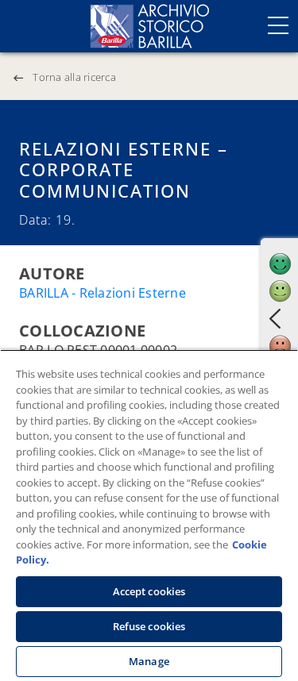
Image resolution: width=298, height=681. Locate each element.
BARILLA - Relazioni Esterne (102, 293)
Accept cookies (149, 591)
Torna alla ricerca (74, 77)
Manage (149, 661)
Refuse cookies (149, 626)
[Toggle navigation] (278, 25)
